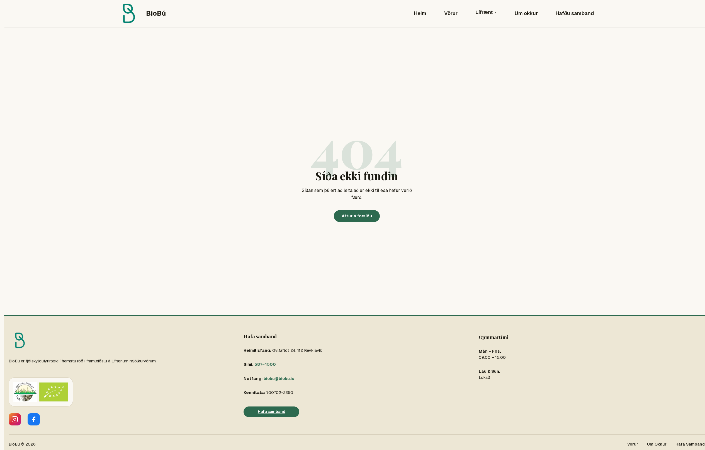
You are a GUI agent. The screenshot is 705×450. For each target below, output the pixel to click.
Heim (420, 13)
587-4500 (265, 364)
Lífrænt (486, 12)
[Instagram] (15, 419)
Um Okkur (657, 444)
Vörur (451, 13)
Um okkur (526, 13)
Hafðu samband (575, 13)
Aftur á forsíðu (357, 215)
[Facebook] (34, 419)
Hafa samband (271, 411)
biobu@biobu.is (279, 378)
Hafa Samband (690, 444)
